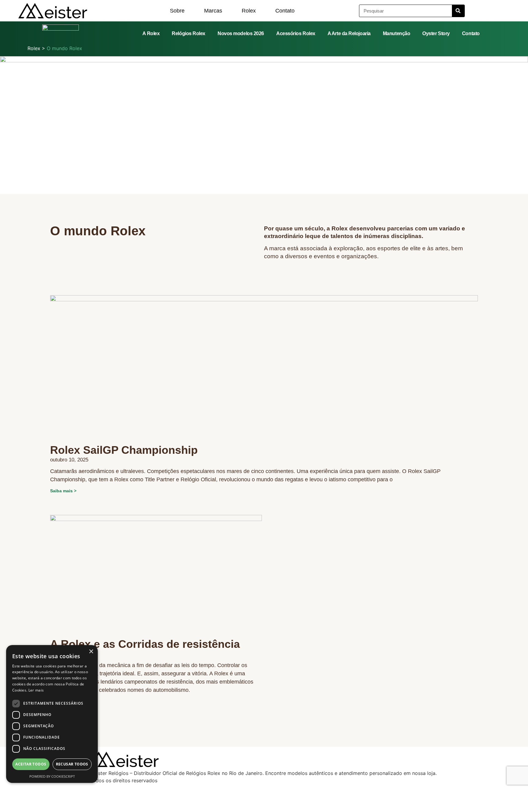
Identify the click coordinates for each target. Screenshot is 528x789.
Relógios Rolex (188, 33)
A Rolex (151, 33)
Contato (285, 11)
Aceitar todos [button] (30, 764)
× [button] (91, 651)
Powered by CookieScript (52, 776)
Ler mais (36, 690)
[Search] (458, 11)
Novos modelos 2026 (241, 33)
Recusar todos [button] (72, 764)
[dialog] (52, 714)
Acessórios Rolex (295, 33)
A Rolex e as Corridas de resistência (145, 644)
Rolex (249, 11)
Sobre (177, 11)
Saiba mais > (63, 490)
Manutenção (396, 33)
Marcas (213, 11)
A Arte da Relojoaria (349, 33)
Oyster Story (436, 33)
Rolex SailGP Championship (124, 450)
